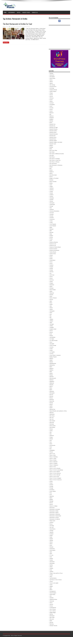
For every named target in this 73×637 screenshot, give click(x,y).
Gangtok (51, 266)
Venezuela (52, 601)
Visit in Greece (53, 609)
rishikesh (51, 522)
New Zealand (52, 420)
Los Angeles (52, 352)
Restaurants (11, 12)
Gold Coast (52, 275)
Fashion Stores (53, 253)
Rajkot (51, 497)
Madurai (51, 361)
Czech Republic (53, 224)
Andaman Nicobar (53, 89)
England (51, 235)
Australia (51, 107)
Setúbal (51, 538)
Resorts (51, 502)
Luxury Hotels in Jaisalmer (55, 355)
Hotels (18, 12)
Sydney (51, 565)
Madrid (51, 360)
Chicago (51, 206)
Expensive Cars (53, 243)
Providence (52, 489)
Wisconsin (52, 619)
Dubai (51, 234)
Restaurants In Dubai (54, 510)
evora (51, 240)
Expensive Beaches (54, 242)
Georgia (51, 268)
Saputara (51, 532)
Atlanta (51, 101)
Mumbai (51, 402)
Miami (51, 388)
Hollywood (52, 293)
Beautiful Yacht (53, 143)
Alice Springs (52, 84)
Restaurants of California (55, 519)
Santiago (51, 530)
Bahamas (52, 112)
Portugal (51, 486)
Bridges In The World (54, 178)
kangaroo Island (53, 329)
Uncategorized (53, 591)
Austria (51, 109)
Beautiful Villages (53, 140)
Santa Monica (52, 528)
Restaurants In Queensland (55, 515)
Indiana (51, 307)
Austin (51, 106)
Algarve (51, 83)
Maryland (51, 376)
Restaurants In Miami (54, 512)
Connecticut (52, 219)
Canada (51, 191)
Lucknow (51, 353)
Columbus (52, 217)
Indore (51, 312)
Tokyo (51, 576)
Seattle (51, 535)
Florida (51, 256)
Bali (50, 114)
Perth (51, 447)
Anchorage (52, 88)
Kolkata (51, 335)
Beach (51, 122)
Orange (51, 437)
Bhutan (51, 170)
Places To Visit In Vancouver (56, 479)
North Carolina (52, 425)
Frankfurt (51, 265)
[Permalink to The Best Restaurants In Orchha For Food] (13, 38)
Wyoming (51, 624)
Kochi (51, 333)
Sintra (51, 545)
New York (52, 417)
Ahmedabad (52, 76)
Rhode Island (52, 520)
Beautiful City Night (54, 127)
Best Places (52, 157)
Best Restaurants (53, 163)
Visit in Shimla (53, 610)
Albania (51, 81)
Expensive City (53, 245)
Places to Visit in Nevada (55, 474)
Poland (51, 481)
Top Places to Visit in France (56, 579)
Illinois (51, 302)
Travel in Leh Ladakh (54, 583)
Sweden (51, 558)
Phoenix (51, 451)
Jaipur (51, 322)
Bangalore (52, 117)
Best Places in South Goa (55, 160)
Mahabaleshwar (53, 363)
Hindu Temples (53, 289)
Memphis (51, 384)
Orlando (51, 438)
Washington (52, 615)
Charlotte (51, 199)
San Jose (52, 527)
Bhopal (51, 166)
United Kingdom (53, 592)
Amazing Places (53, 86)
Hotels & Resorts (53, 297)
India (51, 306)
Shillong (51, 540)
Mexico (51, 386)
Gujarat (51, 281)
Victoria (51, 606)
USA (51, 596)
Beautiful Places (53, 137)
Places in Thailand (53, 463)
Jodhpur (51, 325)
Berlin (51, 148)
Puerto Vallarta (53, 491)
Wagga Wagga (53, 612)
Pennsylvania (52, 445)
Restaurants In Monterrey (55, 514)
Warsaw (51, 614)
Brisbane (51, 179)
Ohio (51, 432)
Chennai (51, 201)
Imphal (51, 304)
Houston (51, 299)
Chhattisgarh (52, 204)
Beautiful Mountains (54, 134)
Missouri (51, 394)
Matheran (51, 379)
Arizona (51, 94)
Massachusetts (53, 378)
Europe (51, 238)
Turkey (51, 584)
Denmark (51, 232)
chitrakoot (52, 209)
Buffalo (51, 183)
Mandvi (51, 373)
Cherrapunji (52, 202)
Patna (51, 443)
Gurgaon (51, 283)
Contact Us (35, 12)
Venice (51, 602)
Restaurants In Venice (54, 517)
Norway (51, 429)
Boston (51, 176)
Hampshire (52, 284)
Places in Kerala (53, 460)
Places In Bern (53, 455)
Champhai (52, 197)
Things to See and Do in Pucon (56, 573)
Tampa (51, 566)
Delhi (51, 230)
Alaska (51, 80)
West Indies (52, 617)
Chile (51, 207)
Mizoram (51, 396)
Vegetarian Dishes (53, 599)
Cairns (51, 184)
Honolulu (51, 294)
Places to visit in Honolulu (55, 468)
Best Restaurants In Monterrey (56, 165)
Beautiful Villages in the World (56, 142)
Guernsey (52, 279)
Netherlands (52, 414)
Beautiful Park (52, 135)
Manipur (51, 374)
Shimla (51, 542)
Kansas (51, 330)
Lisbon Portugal (53, 345)
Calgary (51, 186)
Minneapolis (52, 392)
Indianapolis (52, 311)
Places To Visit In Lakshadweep (56, 470)
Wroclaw (51, 622)
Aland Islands (52, 78)
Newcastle (52, 422)
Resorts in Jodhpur (53, 506)
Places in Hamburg (53, 456)
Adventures (52, 75)
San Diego (52, 525)
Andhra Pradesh (53, 91)
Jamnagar (52, 324)
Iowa (51, 314)
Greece (51, 276)
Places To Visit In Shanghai (55, 478)
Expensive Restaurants (54, 250)
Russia (51, 524)
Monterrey (52, 399)
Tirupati (51, 574)
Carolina (51, 196)
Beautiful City (52, 125)
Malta (51, 371)
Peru (51, 448)
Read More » (6, 42)
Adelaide (51, 73)
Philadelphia (52, 450)
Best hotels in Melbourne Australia (57, 153)
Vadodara (51, 597)
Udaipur (51, 586)
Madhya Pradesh (53, 356)
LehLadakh (52, 343)
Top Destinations (53, 578)
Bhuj (50, 168)
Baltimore (52, 116)
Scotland (51, 533)
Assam (51, 99)
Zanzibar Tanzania (53, 625)
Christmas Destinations (54, 211)
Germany (51, 271)
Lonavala (51, 347)
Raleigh (51, 499)
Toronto (51, 581)
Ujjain (51, 587)
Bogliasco (52, 171)
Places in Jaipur (53, 458)
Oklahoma (52, 435)
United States (52, 594)
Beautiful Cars (52, 124)
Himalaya (51, 288)
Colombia (51, 214)
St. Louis (51, 555)
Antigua (51, 93)
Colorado (51, 216)
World (51, 620)
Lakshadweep (52, 337)
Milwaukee (52, 391)
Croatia (51, 220)
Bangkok (51, 119)
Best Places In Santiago (55, 158)
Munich (51, 404)
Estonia (51, 237)
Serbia (51, 537)
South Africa (52, 548)
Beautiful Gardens (53, 130)
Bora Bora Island (53, 175)
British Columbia (53, 181)
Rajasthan (52, 496)
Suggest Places (26, 12)
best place (52, 155)
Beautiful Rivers (53, 138)
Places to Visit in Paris (54, 476)
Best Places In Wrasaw (54, 161)
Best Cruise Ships (53, 150)
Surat (51, 556)
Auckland (51, 102)
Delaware (51, 229)
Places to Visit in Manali (55, 471)
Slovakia (51, 547)
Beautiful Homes (53, 132)
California (51, 188)
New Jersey (52, 415)
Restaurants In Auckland (55, 509)
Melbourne (52, 383)
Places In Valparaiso (54, 465)
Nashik (51, 406)
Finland (51, 255)
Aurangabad (52, 104)
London (51, 348)
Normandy (52, 424)
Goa (50, 273)
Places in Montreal (53, 461)
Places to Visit (53, 466)
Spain (51, 551)
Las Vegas (52, 338)
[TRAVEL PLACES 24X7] (9, 7)
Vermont (51, 604)
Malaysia (51, 368)
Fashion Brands (53, 252)
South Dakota (52, 550)
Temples (51, 568)
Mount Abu (52, 401)
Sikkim (51, 543)
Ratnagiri (51, 501)
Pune (51, 492)
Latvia (51, 342)
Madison (51, 358)
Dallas (51, 227)
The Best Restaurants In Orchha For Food (17, 23)
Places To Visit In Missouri (55, 473)
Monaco (51, 397)
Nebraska (52, 412)
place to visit (52, 453)
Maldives (51, 370)
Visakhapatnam (53, 607)
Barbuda (51, 120)
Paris (51, 440)
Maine (51, 366)
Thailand (51, 571)
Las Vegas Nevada (53, 340)
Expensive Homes (53, 248)
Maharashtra (52, 365)
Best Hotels (52, 152)
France (51, 261)
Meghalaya (52, 381)
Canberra (51, 194)
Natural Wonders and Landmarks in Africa (58, 411)
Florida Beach (52, 260)
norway (51, 430)
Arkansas (52, 98)
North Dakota (52, 427)
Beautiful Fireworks (54, 129)
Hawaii (51, 286)
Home (5, 12)
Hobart (51, 291)
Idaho (51, 301)
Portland (51, 484)
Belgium (51, 145)
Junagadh (52, 327)
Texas (51, 569)
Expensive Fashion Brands (55, 247)
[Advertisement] (44, 5)
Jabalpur (51, 319)
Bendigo (51, 147)
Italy (50, 315)
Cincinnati (52, 212)
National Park (52, 409)
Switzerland (52, 561)
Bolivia (51, 173)
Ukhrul (51, 589)
